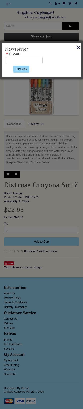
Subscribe (21, 69)
